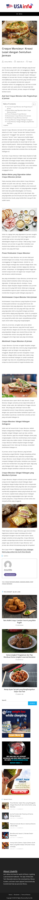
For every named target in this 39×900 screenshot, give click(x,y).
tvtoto (23, 163)
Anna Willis (8, 62)
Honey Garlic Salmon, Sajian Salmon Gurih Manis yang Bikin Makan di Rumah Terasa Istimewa (22, 844)
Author (6, 125)
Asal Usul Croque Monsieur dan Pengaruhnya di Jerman (19, 107)
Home (10, 894)
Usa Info (30, 898)
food (30, 62)
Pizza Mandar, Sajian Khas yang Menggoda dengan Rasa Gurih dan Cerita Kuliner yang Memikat (23, 805)
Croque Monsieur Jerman (12, 582)
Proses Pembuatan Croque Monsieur (17, 114)
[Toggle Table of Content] (33, 104)
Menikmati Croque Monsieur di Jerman (17, 118)
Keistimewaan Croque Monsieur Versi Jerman (19, 116)
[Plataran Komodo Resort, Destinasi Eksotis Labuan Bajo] (5, 825)
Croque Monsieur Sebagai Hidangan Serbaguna (19, 120)
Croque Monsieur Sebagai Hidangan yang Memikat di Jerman (20, 122)
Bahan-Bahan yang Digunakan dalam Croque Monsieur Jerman (19, 111)
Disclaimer (17, 894)
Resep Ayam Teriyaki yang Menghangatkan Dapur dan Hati (19, 690)
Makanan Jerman (25, 582)
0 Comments (20, 809)
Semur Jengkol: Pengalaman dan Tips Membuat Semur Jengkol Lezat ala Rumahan (19, 656)
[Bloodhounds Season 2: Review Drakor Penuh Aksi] (5, 835)
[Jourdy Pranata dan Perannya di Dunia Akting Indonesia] (5, 816)
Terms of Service (25, 894)
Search (4, 700)
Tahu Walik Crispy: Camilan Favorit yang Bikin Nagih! (19, 621)
